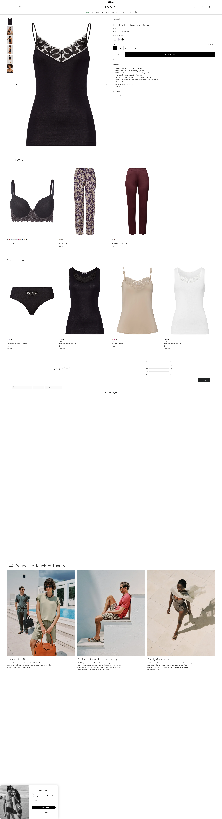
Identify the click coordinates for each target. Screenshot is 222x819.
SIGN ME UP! (44, 807)
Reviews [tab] (15, 381)
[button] (159, 362)
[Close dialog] (56, 787)
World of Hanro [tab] (24, 7)
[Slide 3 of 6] (10, 39)
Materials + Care (118, 96)
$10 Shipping (120, 60)
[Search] (202, 7)
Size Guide (212, 44)
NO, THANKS (44, 813)
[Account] (210, 7)
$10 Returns (111, 1)
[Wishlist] (206, 7)
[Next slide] (213, 2)
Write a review (204, 380)
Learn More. (105, 669)
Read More (26, 667)
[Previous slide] (7, 2)
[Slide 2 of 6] (10, 30)
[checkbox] (58, 387)
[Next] (55, 301)
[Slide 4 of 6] (10, 49)
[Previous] (9, 301)
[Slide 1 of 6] (10, 21)
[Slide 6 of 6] (10, 68)
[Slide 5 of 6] (10, 59)
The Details (116, 91)
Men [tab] (15, 7)
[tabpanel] (111, 398)
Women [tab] (9, 7)
